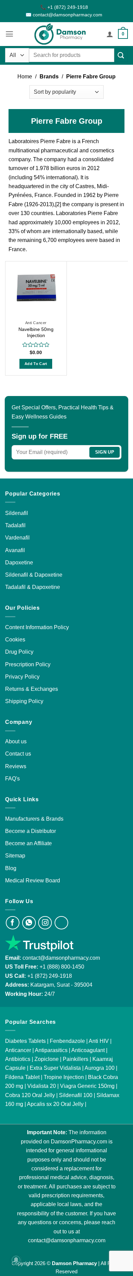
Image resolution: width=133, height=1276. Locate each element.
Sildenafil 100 (75, 1095)
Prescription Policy (27, 664)
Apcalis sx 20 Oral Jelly (55, 1104)
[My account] (109, 34)
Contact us (18, 753)
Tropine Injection (64, 1077)
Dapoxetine (19, 562)
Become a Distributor (30, 831)
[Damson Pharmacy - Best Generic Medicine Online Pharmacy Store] (60, 34)
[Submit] (121, 55)
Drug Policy (19, 652)
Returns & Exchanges (31, 689)
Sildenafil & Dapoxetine (33, 575)
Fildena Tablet (22, 1077)
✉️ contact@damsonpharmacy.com (64, 14)
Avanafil (15, 550)
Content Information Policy (37, 627)
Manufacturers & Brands (34, 819)
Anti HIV (99, 1041)
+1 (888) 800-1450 (62, 966)
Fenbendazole (67, 1041)
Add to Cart (36, 364)
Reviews (15, 766)
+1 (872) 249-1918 (49, 976)
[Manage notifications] (16, 1260)
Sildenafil (16, 513)
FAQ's (12, 778)
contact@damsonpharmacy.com (60, 958)
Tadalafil (15, 525)
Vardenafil (17, 537)
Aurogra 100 (100, 1068)
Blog (10, 868)
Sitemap (15, 855)
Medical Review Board (32, 880)
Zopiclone (46, 1059)
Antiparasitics (51, 1050)
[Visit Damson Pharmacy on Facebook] (12, 923)
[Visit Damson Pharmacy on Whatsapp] (29, 923)
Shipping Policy (24, 701)
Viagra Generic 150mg (87, 1086)
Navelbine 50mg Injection (36, 332)
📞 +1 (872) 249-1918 (64, 7)
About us (16, 741)
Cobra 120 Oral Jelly (30, 1095)
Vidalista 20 (41, 1086)
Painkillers (75, 1059)
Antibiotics (17, 1059)
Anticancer (18, 1050)
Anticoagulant (88, 1050)
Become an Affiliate (28, 843)
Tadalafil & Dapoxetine (32, 587)
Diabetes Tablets (25, 1041)
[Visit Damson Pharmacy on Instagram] (45, 923)
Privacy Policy (22, 676)
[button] (9, 34)
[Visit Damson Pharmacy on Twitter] (61, 923)
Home (24, 76)
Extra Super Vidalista (55, 1068)
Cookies (15, 639)
